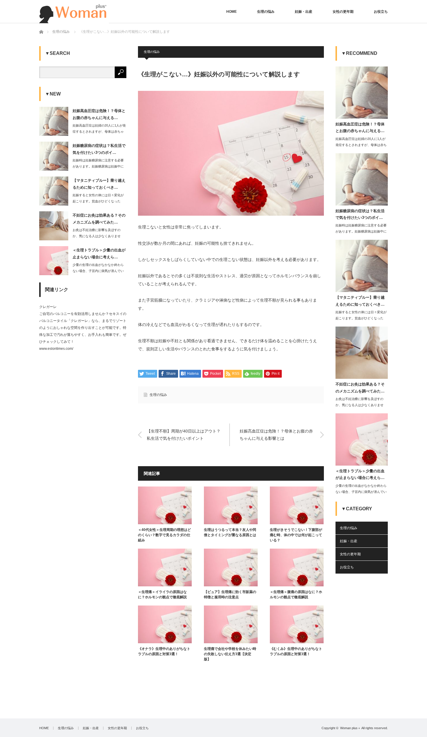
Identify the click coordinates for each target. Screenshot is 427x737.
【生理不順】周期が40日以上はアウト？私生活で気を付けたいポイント (183, 435)
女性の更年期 (343, 12)
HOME (231, 12)
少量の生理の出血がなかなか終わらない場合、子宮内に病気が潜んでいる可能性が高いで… (98, 271)
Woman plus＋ (350, 728)
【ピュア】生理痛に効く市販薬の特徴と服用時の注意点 (230, 594)
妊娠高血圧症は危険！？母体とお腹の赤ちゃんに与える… (99, 114)
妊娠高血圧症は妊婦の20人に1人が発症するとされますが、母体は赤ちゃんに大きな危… (99, 131)
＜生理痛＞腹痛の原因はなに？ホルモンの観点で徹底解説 (296, 594)
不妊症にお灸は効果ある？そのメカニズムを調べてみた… (99, 218)
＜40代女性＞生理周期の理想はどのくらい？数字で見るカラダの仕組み (164, 535)
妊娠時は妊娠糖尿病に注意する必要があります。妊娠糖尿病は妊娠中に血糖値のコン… (98, 166)
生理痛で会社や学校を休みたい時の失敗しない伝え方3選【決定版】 (230, 654)
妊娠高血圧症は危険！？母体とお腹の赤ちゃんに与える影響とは (276, 435)
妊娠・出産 (303, 12)
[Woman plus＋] (74, 11)
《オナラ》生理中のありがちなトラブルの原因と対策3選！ (164, 651)
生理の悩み (265, 12)
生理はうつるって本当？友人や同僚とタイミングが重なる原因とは (230, 532)
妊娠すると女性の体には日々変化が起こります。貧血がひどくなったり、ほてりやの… (98, 201)
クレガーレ (48, 307)
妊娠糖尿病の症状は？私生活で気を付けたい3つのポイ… (99, 148)
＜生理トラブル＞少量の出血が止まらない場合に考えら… (99, 253)
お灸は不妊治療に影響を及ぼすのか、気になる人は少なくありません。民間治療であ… (97, 236)
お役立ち (381, 12)
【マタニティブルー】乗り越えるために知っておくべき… (99, 183)
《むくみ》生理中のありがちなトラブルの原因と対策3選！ (296, 651)
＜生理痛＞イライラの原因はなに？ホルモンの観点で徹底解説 (162, 594)
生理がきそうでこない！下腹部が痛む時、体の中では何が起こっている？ (296, 535)
